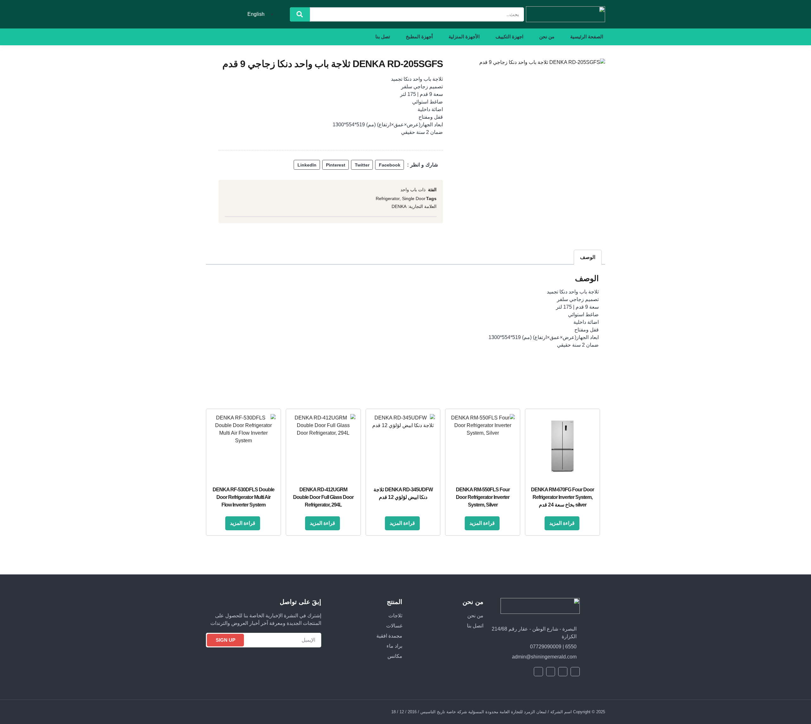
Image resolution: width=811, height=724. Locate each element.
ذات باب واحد (412, 189)
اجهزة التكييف (509, 36)
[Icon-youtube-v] (256, 36)
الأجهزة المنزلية (464, 36)
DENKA (399, 206)
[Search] (300, 14)
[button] (389, 165)
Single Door (413, 198)
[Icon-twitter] (268, 36)
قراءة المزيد (562, 523)
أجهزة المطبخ (419, 36)
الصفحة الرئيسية (586, 36)
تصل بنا (382, 36)
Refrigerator (387, 198)
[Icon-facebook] (279, 36)
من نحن (546, 36)
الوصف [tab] (587, 257)
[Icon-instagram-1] (245, 36)
